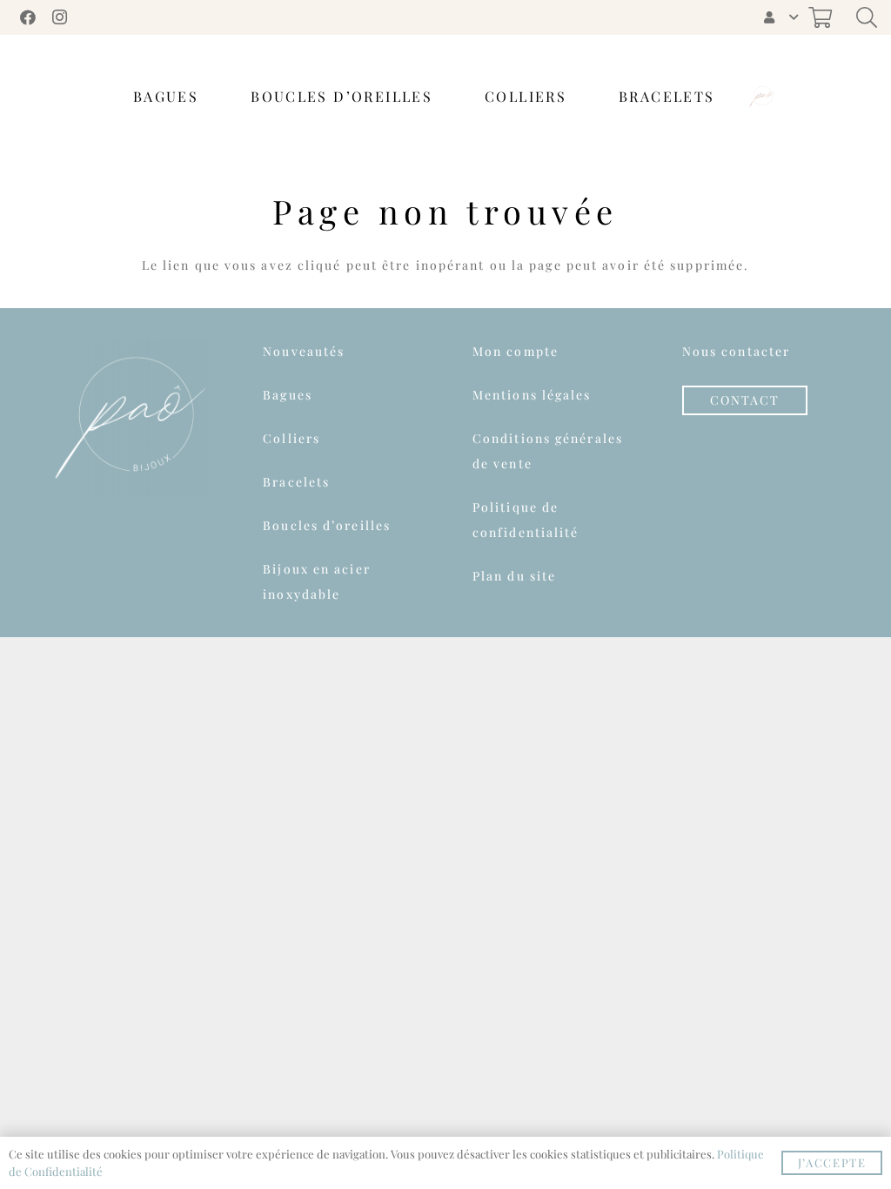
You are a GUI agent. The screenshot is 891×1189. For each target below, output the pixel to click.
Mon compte (515, 351)
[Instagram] (59, 17)
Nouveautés (304, 351)
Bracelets (296, 482)
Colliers (291, 438)
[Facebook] (28, 17)
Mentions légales (532, 394)
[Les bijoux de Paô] (762, 97)
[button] (780, 17)
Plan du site (514, 576)
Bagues (287, 394)
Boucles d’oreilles (327, 525)
